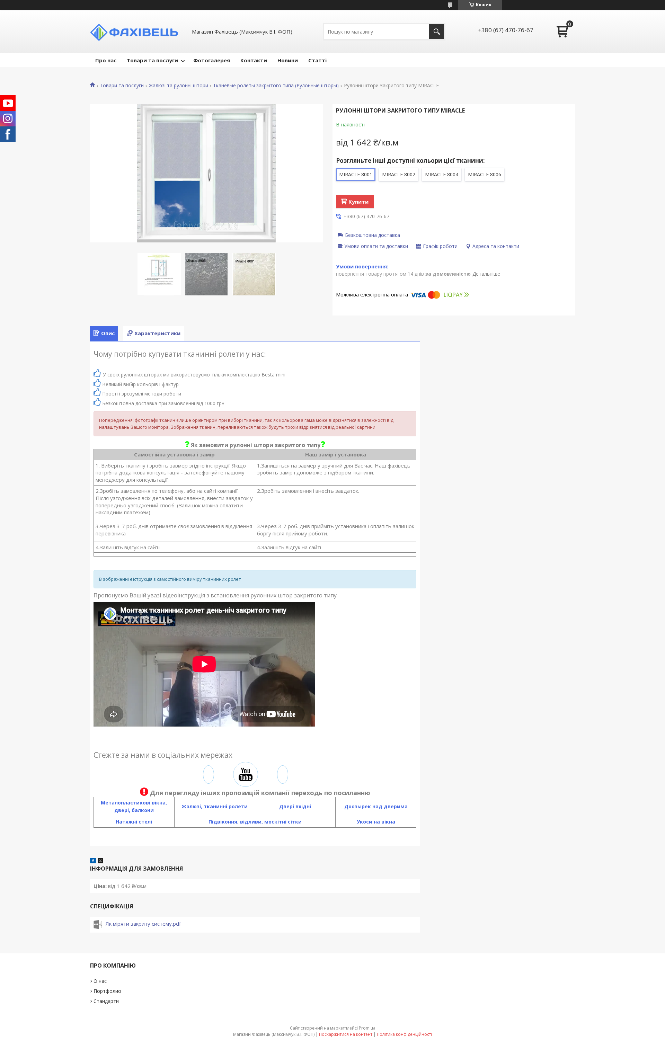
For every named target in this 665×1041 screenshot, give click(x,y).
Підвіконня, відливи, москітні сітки (255, 821)
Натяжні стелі (134, 821)
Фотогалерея (211, 60)
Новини (287, 60)
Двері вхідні (295, 806)
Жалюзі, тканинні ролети (214, 806)
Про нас (105, 60)
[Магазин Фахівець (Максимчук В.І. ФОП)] (137, 31)
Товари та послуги (152, 60)
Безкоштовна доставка (372, 235)
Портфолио (107, 991)
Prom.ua (367, 1028)
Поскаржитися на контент (345, 1034)
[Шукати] (436, 31)
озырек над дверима (380, 806)
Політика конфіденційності (404, 1034)
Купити (358, 201)
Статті (317, 60)
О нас (100, 981)
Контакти (253, 60)
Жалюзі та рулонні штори (178, 85)
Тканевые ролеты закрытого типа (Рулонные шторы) (276, 85)
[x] (100, 861)
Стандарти (106, 1001)
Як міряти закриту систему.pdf (143, 923)
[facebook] (93, 861)
